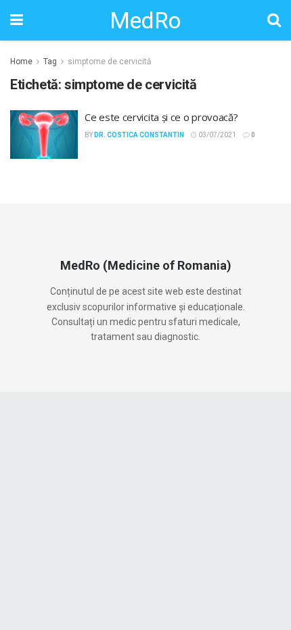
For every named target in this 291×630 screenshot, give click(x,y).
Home (21, 61)
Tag (50, 61)
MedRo (145, 20)
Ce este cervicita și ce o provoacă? (161, 117)
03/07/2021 (216, 135)
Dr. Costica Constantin (139, 135)
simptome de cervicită (110, 61)
